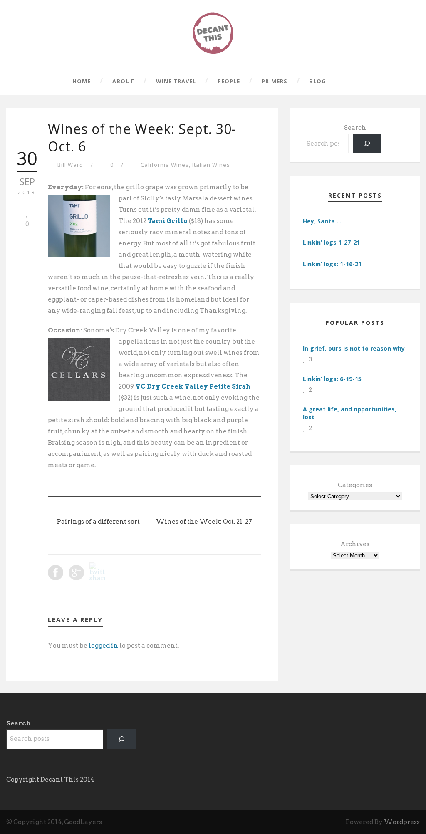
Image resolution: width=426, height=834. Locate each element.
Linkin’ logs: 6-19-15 (332, 379)
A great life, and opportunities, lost (349, 413)
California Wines (165, 164)
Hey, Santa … (322, 221)
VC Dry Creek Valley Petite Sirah (192, 386)
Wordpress (402, 822)
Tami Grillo (168, 221)
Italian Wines (211, 164)
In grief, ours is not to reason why (354, 348)
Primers (274, 81)
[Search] (367, 143)
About (123, 81)
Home (81, 81)
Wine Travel (176, 81)
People (229, 81)
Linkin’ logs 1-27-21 (331, 242)
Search (355, 127)
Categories (355, 485)
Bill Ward (70, 164)
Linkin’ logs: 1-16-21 (332, 264)
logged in (103, 645)
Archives (354, 544)
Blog (317, 81)
